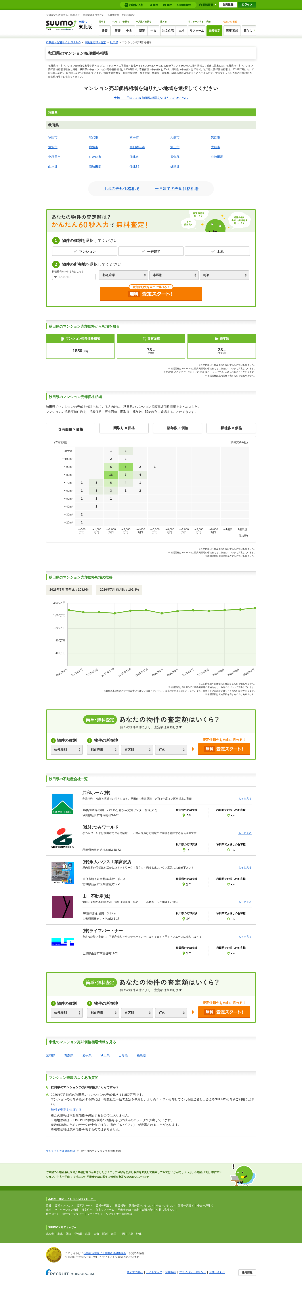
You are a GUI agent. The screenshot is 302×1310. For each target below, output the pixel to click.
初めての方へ (135, 1272)
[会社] (168, 5)
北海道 (50, 1233)
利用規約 (170, 1272)
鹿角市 (93, 147)
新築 (117, 30)
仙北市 (134, 157)
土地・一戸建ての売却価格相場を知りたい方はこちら (151, 98)
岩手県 (87, 1055)
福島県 (141, 1055)
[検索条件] (184, 5)
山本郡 (52, 166)
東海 (96, 1233)
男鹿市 (215, 137)
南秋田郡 (95, 166)
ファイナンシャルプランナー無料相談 (109, 1213)
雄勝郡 (175, 166)
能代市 (93, 137)
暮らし (248, 30)
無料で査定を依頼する (66, 1109)
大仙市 (215, 147)
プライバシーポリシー (192, 1272)
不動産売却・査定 (95, 42)
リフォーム (197, 30)
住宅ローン (52, 1213)
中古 (129, 30)
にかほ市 (95, 157)
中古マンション (165, 1205)
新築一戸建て (186, 1205)
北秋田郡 (217, 157)
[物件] (154, 5)
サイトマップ (154, 1272)
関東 (68, 1233)
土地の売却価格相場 (121, 188)
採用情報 (247, 1272)
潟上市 (175, 147)
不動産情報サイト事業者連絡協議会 (105, 1253)
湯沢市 (52, 147)
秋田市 (52, 137)
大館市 (175, 137)
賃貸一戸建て (104, 1205)
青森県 (68, 1055)
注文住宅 (168, 30)
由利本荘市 (137, 147)
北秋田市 (54, 157)
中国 (122, 1233)
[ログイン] (247, 5)
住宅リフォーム (105, 1209)
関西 (105, 1233)
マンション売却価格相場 (60, 1151)
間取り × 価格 (124, 428)
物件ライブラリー (73, 1213)
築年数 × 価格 (177, 428)
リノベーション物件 (66, 1209)
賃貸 (105, 30)
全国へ (83, 21)
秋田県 (114, 42)
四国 (113, 1233)
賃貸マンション (64, 1205)
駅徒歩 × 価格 (231, 428)
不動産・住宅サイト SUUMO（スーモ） (72, 1199)
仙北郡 (134, 166)
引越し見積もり (165, 1209)
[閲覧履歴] (207, 5)
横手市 (134, 137)
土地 (181, 30)
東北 (60, 1233)
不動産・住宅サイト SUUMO (63, 42)
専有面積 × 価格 (70, 429)
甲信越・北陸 (82, 1233)
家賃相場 (120, 1205)
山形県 (123, 1055)
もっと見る (245, 798)
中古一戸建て (205, 1205)
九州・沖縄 (134, 1233)
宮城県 (50, 1055)
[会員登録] (228, 5)
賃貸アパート (84, 1205)
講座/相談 (232, 30)
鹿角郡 (175, 157)
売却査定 (214, 30)
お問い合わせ (217, 1272)
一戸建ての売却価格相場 (177, 188)
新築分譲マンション (141, 1205)
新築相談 (147, 1209)
